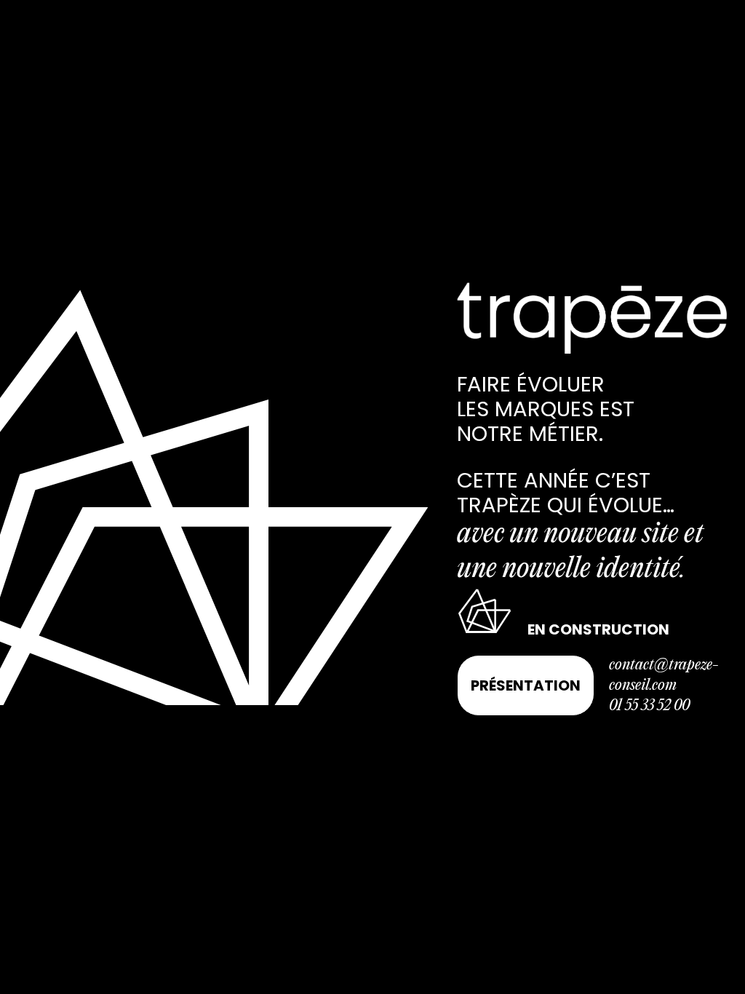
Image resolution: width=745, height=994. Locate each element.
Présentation (526, 685)
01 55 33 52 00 (649, 706)
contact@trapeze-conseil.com (664, 675)
